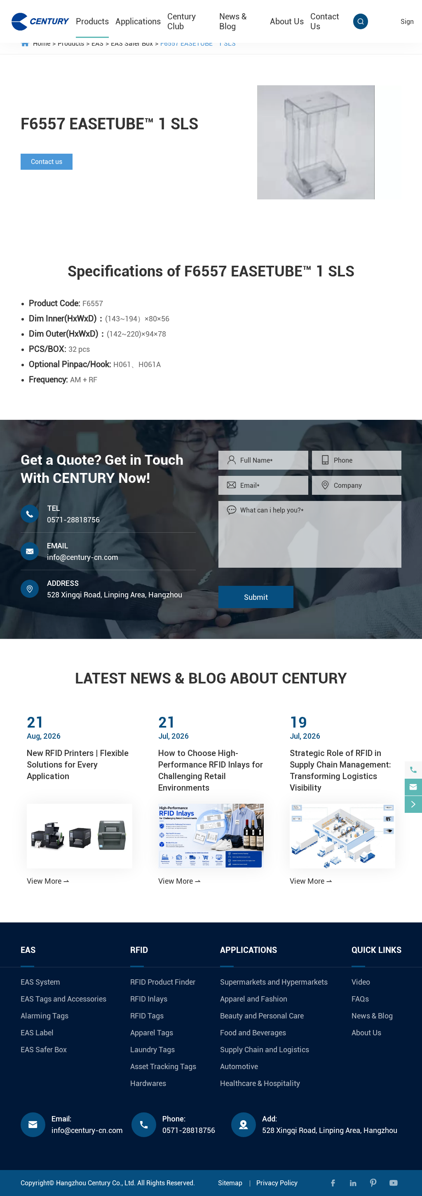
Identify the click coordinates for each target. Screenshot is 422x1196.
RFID (139, 950)
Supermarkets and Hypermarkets (274, 982)
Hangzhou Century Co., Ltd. (96, 1183)
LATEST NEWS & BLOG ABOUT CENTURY (211, 678)
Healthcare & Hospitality (260, 1083)
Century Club (181, 21)
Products (92, 21)
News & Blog (232, 21)
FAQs (360, 999)
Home (41, 43)
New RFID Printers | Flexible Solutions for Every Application (78, 764)
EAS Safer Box (132, 43)
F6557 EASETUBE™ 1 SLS (198, 43)
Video (361, 982)
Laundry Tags (152, 1049)
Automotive (239, 1066)
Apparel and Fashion (253, 999)
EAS (97, 43)
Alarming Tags (44, 1015)
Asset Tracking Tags (163, 1066)
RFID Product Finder (162, 982)
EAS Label (37, 1032)
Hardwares (148, 1083)
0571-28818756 (73, 519)
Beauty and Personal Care (262, 1015)
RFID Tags (147, 1015)
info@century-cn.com (82, 557)
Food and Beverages (253, 1032)
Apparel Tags (151, 1032)
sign (407, 22)
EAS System (40, 982)
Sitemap (230, 1183)
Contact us (46, 162)
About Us (287, 21)
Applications (138, 21)
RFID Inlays (148, 999)
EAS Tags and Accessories (63, 999)
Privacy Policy (277, 1183)
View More (48, 881)
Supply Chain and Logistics (264, 1049)
